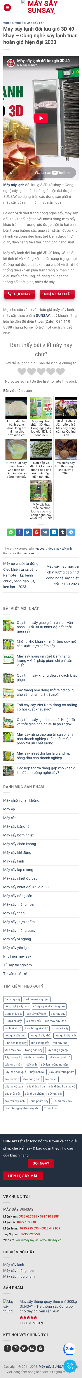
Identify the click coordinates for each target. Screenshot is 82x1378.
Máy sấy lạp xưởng (18, 869)
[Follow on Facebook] (7, 1348)
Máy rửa (9, 818)
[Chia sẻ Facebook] (19, 532)
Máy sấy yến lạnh (17, 947)
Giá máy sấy (33, 1021)
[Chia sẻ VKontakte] (45, 532)
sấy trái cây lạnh (15, 1101)
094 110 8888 (49, 1216)
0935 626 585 (27, 1216)
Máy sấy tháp (13, 913)
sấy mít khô (12, 1079)
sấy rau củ (51, 1079)
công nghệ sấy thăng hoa (49, 1006)
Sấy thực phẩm (34, 1093)
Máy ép (9, 809)
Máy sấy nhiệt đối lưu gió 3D (26, 887)
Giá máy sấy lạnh (55, 1021)
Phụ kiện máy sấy (17, 956)
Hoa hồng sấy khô (36, 1028)
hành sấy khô (13, 1028)
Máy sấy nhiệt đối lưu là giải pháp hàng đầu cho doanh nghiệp (43, 755)
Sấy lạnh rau (37, 1072)
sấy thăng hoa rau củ (62, 1086)
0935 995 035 (29, 1228)
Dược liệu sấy (13, 1021)
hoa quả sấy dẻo (15, 1035)
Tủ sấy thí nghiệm (17, 965)
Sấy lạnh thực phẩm (61, 1072)
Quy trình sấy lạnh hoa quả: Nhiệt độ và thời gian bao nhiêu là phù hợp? (46, 721)
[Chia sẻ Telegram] (71, 532)
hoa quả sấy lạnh (65, 1035)
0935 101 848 (26, 1222)
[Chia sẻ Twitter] (28, 532)
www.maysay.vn (27, 1240)
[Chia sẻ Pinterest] (36, 532)
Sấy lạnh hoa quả (15, 1072)
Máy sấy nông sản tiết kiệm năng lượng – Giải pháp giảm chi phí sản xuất (44, 660)
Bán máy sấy (12, 999)
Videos (8, 23)
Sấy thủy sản (13, 1093)
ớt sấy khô (50, 1108)
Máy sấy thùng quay (19, 930)
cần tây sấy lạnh (36, 1013)
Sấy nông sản (31, 1079)
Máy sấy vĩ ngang (17, 939)
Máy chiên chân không (21, 800)
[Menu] (7, 7)
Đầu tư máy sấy (62, 1101)
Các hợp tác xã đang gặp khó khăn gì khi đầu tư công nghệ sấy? (46, 770)
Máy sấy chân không (19, 844)
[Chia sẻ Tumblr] (62, 532)
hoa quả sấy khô (40, 1035)
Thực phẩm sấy (38, 1101)
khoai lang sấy (40, 1042)
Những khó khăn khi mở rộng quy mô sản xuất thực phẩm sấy (46, 643)
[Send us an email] (32, 1348)
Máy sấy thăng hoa (18, 904)
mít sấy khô (60, 1042)
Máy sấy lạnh (13, 861)
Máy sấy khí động (17, 852)
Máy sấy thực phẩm (19, 922)
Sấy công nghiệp (57, 1050)
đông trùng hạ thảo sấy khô (22, 1108)
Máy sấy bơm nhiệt (18, 835)
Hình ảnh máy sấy (15, 1042)
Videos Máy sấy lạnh (30, 23)
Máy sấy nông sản (17, 896)
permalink (28, 553)
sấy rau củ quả (14, 1086)
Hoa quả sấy (60, 1028)
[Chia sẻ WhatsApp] (11, 532)
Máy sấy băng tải (16, 826)
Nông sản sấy (33, 1050)
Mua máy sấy (13, 1050)
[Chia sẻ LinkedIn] (54, 532)
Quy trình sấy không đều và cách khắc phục (47, 677)
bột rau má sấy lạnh (36, 999)
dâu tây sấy (58, 1013)
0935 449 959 (50, 1228)
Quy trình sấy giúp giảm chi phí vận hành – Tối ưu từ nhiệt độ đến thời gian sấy (45, 626)
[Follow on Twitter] (24, 1348)
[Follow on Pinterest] (40, 1348)
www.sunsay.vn (50, 1240)
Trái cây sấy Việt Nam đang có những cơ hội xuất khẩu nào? (47, 707)
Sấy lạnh (31, 1064)
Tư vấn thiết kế (15, 974)
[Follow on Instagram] (16, 1348)
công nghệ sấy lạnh (17, 1006)
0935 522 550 (30, 1234)
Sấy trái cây (55, 1093)
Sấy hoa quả (12, 1057)
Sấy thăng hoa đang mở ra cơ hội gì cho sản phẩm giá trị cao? (46, 692)
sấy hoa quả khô (59, 1057)
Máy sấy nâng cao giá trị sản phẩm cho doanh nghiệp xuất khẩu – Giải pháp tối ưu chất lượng (45, 738)
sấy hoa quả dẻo (34, 1057)
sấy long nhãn (13, 1064)
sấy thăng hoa (36, 1086)
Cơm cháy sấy (13, 1013)
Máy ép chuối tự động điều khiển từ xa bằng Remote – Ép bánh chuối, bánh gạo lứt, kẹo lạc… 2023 (20, 575)
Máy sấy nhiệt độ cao (20, 878)
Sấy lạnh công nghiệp (54, 1064)
